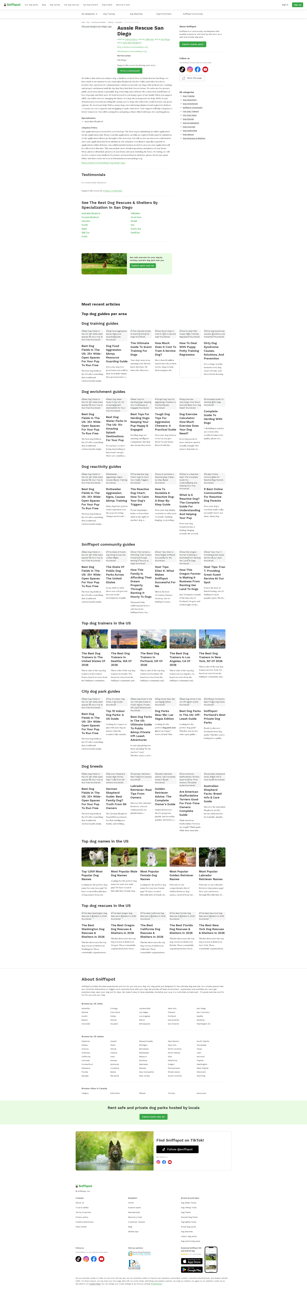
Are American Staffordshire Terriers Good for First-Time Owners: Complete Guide (189, 803)
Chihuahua (135, 213)
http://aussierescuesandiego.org (132, 47)
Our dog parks (31, 5)
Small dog (135, 232)
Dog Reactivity (136, 14)
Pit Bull (134, 221)
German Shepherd (90, 217)
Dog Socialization (191, 123)
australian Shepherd (132, 42)
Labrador (86, 221)
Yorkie (85, 236)
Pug (132, 224)
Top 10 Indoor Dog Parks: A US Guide (115, 714)
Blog (44, 5)
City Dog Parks (189, 115)
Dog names (55, 5)
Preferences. (156, 1284)
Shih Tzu (85, 232)
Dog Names (188, 134)
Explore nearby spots (192, 44)
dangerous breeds (115, 516)
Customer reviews (136, 1222)
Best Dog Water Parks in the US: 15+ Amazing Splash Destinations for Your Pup (116, 428)
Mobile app (133, 1231)
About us (80, 1203)
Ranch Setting (210, 591)
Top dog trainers (90, 5)
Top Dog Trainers (191, 111)
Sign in (285, 5)
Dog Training (109, 14)
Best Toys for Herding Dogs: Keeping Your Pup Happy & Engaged (140, 421)
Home (131, 1203)
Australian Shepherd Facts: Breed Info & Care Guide (213, 793)
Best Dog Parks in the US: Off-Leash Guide (190, 714)
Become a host (123, 5)
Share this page (194, 78)
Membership (134, 1212)
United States (131, 39)
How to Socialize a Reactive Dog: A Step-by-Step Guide (164, 496)
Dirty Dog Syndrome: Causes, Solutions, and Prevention (214, 350)
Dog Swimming (190, 130)
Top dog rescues (71, 5)
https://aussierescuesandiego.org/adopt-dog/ (104, 163)
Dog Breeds (188, 119)
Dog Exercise (189, 127)
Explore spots (134, 1207)
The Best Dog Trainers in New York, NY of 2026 (210, 657)
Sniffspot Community (193, 14)
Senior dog (136, 228)
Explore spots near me (143, 265)
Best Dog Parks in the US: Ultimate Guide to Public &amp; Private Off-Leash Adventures (141, 728)
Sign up (297, 5)
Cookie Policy (94, 1284)
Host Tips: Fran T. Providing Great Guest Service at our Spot (214, 574)
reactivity (159, 513)
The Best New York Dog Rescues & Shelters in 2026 (212, 929)
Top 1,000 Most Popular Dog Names (92, 875)
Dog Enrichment (163, 14)
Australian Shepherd (91, 213)
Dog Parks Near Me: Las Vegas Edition (164, 714)
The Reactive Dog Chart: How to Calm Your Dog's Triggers (139, 496)
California (149, 39)
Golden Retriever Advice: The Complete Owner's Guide (165, 796)
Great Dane (136, 217)
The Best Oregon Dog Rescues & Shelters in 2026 (123, 929)
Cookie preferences (84, 1222)
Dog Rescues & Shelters (194, 138)
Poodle (85, 224)
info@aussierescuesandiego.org (132, 51)
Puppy (84, 228)
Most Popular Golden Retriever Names (181, 875)
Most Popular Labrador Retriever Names (211, 875)
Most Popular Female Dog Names (149, 875)
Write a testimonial (129, 71)
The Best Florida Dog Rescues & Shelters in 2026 (181, 929)
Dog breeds (107, 5)
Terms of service (83, 1212)
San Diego (165, 39)
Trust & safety (82, 1207)
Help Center (81, 1227)
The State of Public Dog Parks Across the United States (115, 574)
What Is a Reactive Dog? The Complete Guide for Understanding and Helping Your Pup (189, 506)
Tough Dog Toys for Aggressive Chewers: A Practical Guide (165, 421)
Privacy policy (82, 1217)
